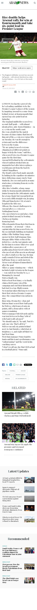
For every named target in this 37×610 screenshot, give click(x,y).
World (4, 546)
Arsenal (7, 378)
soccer (23, 370)
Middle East (6, 562)
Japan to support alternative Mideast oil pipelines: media (10, 489)
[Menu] (2, 3)
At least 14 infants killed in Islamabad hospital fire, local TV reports (12, 480)
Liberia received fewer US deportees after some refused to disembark (12, 519)
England (7, 374)
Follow (28, 365)
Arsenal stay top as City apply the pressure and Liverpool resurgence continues (18, 447)
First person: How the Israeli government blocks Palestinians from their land (12, 567)
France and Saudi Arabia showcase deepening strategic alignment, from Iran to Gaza (12, 509)
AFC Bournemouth (21, 378)
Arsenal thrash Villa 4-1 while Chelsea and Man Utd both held (17, 414)
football (12, 370)
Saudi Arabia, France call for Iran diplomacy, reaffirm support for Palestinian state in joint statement (12, 552)
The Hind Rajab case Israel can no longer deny (10, 580)
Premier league (20, 374)
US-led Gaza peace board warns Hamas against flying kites (11, 499)
